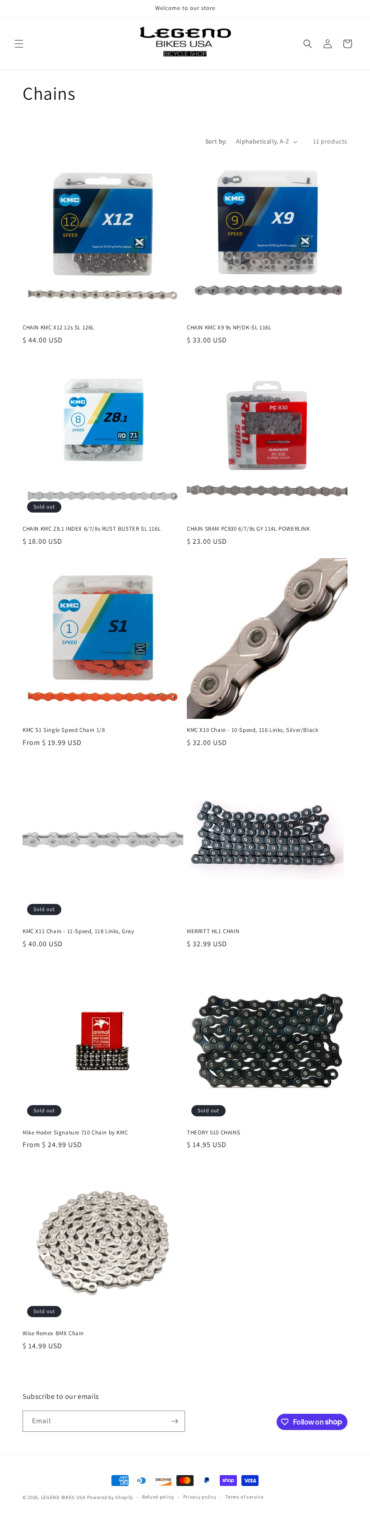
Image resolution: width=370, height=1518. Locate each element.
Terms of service (244, 1497)
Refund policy (158, 1497)
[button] (19, 44)
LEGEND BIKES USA (63, 1497)
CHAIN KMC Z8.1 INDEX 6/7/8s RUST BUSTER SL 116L (92, 528)
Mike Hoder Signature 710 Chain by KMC (75, 1132)
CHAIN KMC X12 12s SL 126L (58, 327)
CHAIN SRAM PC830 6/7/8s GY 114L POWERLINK (248, 528)
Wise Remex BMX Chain (53, 1333)
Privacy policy (200, 1497)
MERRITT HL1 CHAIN (213, 931)
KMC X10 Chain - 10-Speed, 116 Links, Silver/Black (252, 730)
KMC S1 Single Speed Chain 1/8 (64, 730)
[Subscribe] (175, 1421)
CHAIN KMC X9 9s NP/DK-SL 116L (229, 327)
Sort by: (216, 141)
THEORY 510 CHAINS (213, 1132)
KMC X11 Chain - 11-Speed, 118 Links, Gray (78, 931)
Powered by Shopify (110, 1497)
